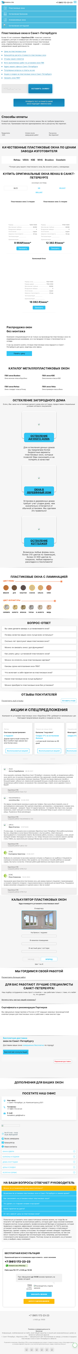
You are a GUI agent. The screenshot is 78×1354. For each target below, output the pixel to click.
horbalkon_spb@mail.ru (16, 1115)
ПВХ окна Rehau (12, 387)
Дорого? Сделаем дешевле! (39, 1301)
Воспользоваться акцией (17, 751)
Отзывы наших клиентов (14, 59)
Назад (31, 959)
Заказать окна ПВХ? (12, 78)
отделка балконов (13, 44)
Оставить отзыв (68, 701)
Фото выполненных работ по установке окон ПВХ (24, 63)
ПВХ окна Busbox (12, 375)
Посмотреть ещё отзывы (12, 701)
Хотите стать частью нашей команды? (19, 1000)
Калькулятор (9, 1142)
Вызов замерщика (11, 1138)
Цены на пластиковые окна (15, 51)
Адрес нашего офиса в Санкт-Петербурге (21, 66)
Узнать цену (19, 353)
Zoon (11, 769)
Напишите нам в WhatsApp (17, 1265)
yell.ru (11, 825)
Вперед (49, 959)
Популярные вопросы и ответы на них (19, 70)
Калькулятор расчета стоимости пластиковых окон (25, 55)
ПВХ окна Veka (49, 387)
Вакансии (39, 1331)
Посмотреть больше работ (14, 977)
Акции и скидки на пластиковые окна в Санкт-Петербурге (28, 74)
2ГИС (11, 852)
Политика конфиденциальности (39, 1329)
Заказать (22, 248)
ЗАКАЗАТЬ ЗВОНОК (39, 1294)
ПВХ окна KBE (48, 375)
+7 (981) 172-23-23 (64, 3)
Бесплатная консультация (15, 1052)
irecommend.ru (15, 798)
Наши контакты (10, 1147)
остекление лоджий (31, 44)
